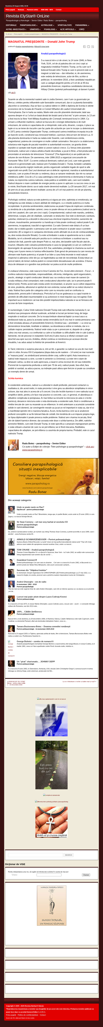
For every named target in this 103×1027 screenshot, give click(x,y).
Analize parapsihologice (32, 34)
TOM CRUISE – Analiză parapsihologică (35, 550)
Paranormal (82, 25)
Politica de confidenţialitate (28, 1015)
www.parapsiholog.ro (32, 450)
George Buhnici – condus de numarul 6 (35, 641)
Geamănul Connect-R (27, 560)
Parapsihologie (28, 25)
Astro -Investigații (16, 29)
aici (13, 92)
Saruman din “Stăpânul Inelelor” (32, 570)
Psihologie (50, 29)
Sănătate (35, 29)
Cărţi (81, 29)
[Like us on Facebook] (96, 10)
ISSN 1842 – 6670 (47, 9)
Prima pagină (10, 9)
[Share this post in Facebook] (85, 47)
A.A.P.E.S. (42, 1012)
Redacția (21, 9)
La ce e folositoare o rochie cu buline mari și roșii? (79, 681)
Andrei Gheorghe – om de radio (31, 582)
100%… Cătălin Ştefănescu (29, 611)
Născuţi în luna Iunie (41, 46)
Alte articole (68, 29)
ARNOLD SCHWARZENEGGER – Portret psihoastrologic (43, 539)
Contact (58, 9)
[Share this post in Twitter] (89, 47)
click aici (90, 447)
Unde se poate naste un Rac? (30, 507)
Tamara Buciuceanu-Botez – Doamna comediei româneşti (43, 626)
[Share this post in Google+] (93, 47)
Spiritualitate (65, 25)
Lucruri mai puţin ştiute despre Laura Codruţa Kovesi (42, 597)
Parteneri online (32, 9)
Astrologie (47, 25)
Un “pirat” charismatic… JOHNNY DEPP (36, 661)
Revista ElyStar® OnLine (27, 16)
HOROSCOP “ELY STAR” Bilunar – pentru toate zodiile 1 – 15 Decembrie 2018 (16, 683)
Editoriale (11, 25)
